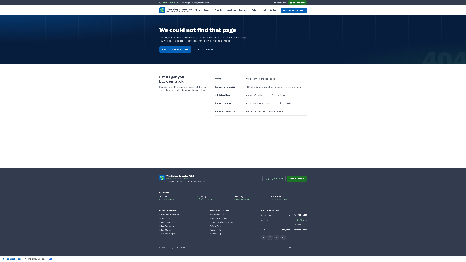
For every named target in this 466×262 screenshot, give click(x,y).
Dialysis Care (164, 218)
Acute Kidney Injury (167, 234)
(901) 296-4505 (280, 199)
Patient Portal (280, 2)
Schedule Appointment (294, 10)
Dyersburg (201, 196)
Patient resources (224, 103)
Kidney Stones (165, 230)
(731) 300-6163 (167, 199)
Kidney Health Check (219, 214)
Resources (244, 10)
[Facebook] (263, 237)
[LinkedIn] (283, 237)
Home (218, 79)
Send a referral (296, 178)
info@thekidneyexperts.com (197, 2)
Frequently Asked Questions (222, 222)
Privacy (297, 248)
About (198, 10)
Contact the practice (225, 111)
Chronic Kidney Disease (169, 214)
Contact (273, 10)
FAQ (264, 10)
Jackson (163, 196)
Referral (255, 10)
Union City (238, 196)
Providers (219, 10)
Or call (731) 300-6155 (203, 49)
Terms (304, 248)
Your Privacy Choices (35, 259)
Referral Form (299, 2)
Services (208, 10)
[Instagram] (270, 237)
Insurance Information (219, 218)
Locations (231, 10)
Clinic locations (222, 95)
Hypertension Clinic (167, 222)
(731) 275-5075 (205, 199)
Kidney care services (225, 87)
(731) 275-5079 (242, 199)
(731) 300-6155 (275, 178)
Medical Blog (215, 234)
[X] (276, 237)
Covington (276, 196)
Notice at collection (12, 259)
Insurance (283, 248)
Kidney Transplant (166, 226)
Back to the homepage (175, 49)
